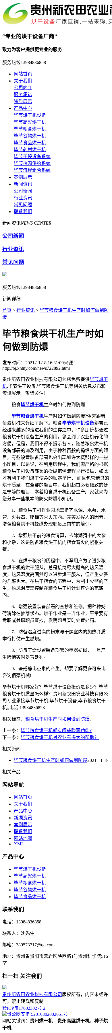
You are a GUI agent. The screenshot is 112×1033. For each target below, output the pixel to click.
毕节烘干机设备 (30, 115)
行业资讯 (23, 197)
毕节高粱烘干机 (30, 122)
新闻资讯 (23, 184)
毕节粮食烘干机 (30, 129)
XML (19, 843)
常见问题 (23, 204)
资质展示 (23, 101)
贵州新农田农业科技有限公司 (32, 994)
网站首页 (23, 73)
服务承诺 (23, 94)
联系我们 (23, 211)
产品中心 (23, 108)
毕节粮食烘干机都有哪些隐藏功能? (56, 730)
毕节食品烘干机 (30, 142)
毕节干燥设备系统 (32, 156)
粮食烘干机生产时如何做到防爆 (57, 719)
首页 (6, 310)
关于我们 (23, 80)
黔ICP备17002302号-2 (23, 1008)
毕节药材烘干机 (30, 149)
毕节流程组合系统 (32, 170)
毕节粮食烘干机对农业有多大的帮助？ (60, 737)
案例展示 (23, 177)
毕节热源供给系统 (32, 163)
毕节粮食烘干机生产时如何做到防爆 (50, 760)
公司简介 (23, 87)
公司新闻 (23, 190)
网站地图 (23, 838)
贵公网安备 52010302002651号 (37, 1014)
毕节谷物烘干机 (30, 135)
